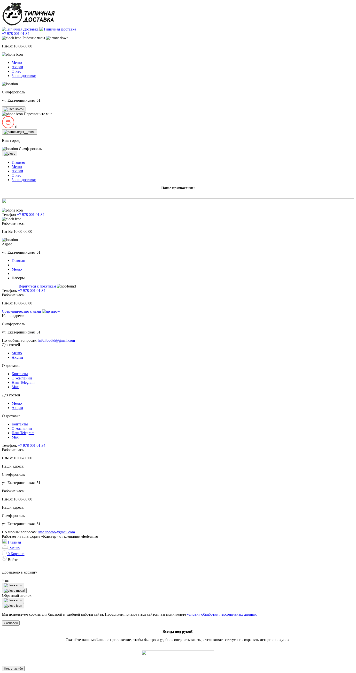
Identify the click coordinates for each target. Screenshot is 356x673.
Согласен (11, 623)
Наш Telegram (23, 382)
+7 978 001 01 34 (15, 33)
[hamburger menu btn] (19, 132)
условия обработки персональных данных (222, 614)
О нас (16, 71)
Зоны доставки (24, 76)
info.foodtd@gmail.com (56, 340)
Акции (17, 67)
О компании (22, 378)
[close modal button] (13, 600)
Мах (15, 387)
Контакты (20, 374)
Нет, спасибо (13, 668)
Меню (17, 62)
